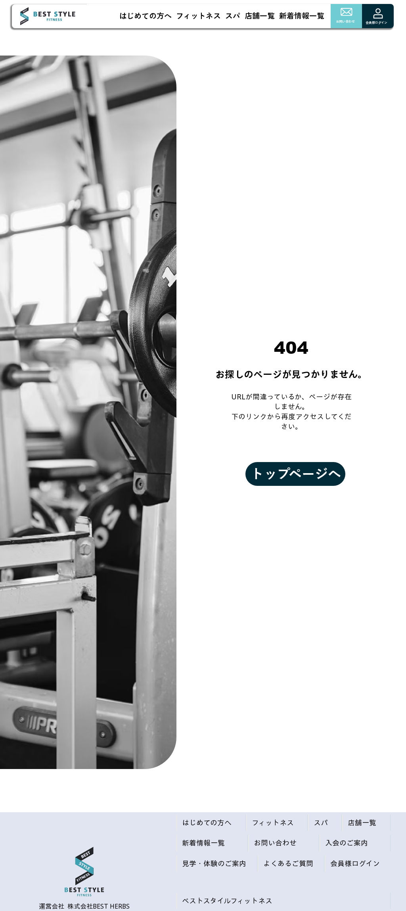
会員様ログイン (376, 22)
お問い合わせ (345, 21)
